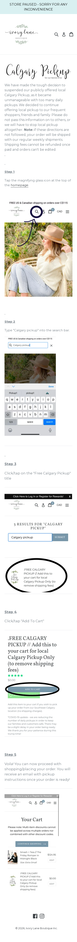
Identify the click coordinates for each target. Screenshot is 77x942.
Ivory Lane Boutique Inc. (42, 928)
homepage (19, 185)
